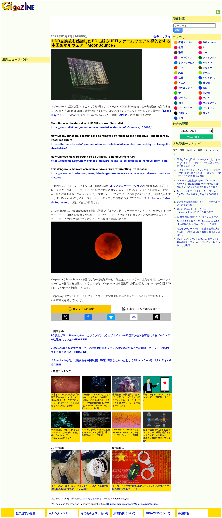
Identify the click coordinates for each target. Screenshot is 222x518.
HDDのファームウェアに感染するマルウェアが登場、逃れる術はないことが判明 (96, 432)
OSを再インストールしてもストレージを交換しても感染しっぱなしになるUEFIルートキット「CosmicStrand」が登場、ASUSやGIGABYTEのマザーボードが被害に (96, 401)
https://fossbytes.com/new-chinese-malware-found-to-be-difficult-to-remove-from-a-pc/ (109, 160)
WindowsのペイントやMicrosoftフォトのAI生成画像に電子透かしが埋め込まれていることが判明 (198, 242)
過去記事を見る (196, 136)
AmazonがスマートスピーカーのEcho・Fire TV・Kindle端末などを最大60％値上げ (198, 194)
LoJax (155, 198)
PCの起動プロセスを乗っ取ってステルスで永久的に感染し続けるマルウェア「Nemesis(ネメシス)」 (65, 433)
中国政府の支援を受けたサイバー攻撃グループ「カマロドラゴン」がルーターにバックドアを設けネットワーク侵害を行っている (126, 400)
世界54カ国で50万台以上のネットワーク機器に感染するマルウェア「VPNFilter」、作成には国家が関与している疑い (157, 435)
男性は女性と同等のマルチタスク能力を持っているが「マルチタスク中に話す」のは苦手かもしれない (198, 162)
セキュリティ (162, 36)
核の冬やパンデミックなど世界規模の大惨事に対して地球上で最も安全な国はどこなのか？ (198, 231)
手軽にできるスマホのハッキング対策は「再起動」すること (157, 397)
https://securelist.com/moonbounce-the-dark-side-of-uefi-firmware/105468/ (101, 127)
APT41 (123, 115)
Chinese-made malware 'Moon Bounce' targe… (132, 504)
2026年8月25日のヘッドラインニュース (197, 216)
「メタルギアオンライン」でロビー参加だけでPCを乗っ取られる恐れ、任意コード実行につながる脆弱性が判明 (199, 172)
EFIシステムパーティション (126, 185)
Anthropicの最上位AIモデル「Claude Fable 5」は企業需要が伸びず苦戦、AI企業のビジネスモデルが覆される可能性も (198, 183)
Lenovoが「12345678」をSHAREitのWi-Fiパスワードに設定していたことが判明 (125, 432)
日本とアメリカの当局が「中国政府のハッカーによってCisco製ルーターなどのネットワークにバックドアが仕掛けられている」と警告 (65, 400)
